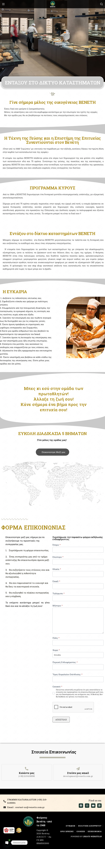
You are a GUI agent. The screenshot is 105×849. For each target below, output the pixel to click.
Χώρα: (56, 650)
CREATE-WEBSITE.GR (92, 836)
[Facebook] (81, 805)
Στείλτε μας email (78, 773)
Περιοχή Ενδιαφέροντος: (65, 662)
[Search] (101, 4)
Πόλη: (55, 638)
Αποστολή (61, 719)
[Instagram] (87, 805)
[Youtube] (93, 805)
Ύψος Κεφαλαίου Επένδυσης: (67, 674)
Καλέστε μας (26, 773)
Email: (56, 581)
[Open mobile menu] (3, 4)
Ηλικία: (56, 569)
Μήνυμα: (57, 605)
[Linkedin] (99, 805)
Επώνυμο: (57, 557)
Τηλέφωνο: (58, 593)
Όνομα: (56, 544)
